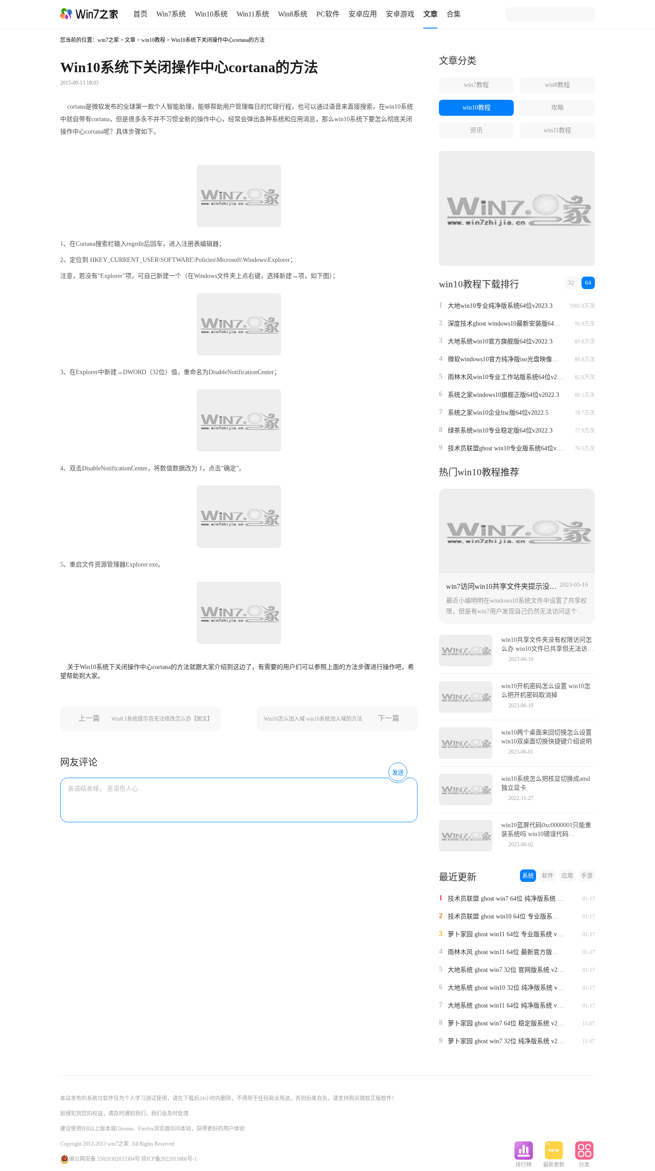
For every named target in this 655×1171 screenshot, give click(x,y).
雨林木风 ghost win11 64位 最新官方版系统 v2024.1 (506, 952)
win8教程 (557, 85)
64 (588, 282)
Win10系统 (211, 14)
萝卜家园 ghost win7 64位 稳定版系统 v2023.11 (506, 1023)
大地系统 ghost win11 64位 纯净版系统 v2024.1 (506, 1005)
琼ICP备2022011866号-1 (169, 1159)
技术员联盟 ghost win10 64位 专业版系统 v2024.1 (506, 916)
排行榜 (524, 1165)
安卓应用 (362, 14)
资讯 (476, 130)
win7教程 (476, 85)
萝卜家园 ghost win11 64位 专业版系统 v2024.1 (506, 934)
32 (571, 282)
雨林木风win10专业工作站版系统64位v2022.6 (506, 377)
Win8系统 (292, 14)
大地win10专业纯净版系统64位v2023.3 (500, 305)
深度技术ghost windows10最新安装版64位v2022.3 (506, 323)
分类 (584, 1165)
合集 (453, 14)
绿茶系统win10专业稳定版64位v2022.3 (500, 430)
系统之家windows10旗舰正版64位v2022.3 (503, 395)
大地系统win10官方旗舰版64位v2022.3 (500, 341)
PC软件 (328, 14)
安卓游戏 (400, 14)
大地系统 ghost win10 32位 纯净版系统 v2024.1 (506, 987)
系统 (528, 875)
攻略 (557, 107)
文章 (430, 14)
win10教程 (153, 40)
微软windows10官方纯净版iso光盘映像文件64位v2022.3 (506, 359)
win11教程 (557, 130)
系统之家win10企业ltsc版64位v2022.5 (498, 412)
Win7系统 (171, 14)
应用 (567, 875)
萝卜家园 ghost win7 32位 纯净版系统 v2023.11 (506, 1041)
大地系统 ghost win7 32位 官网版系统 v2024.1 (506, 970)
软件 (547, 875)
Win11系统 (253, 14)
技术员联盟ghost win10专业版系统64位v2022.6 (506, 448)
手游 (587, 875)
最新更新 (554, 1165)
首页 (140, 14)
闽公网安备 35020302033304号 (104, 1159)
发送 (398, 772)
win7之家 (108, 40)
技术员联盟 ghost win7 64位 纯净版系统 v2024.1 (506, 898)
